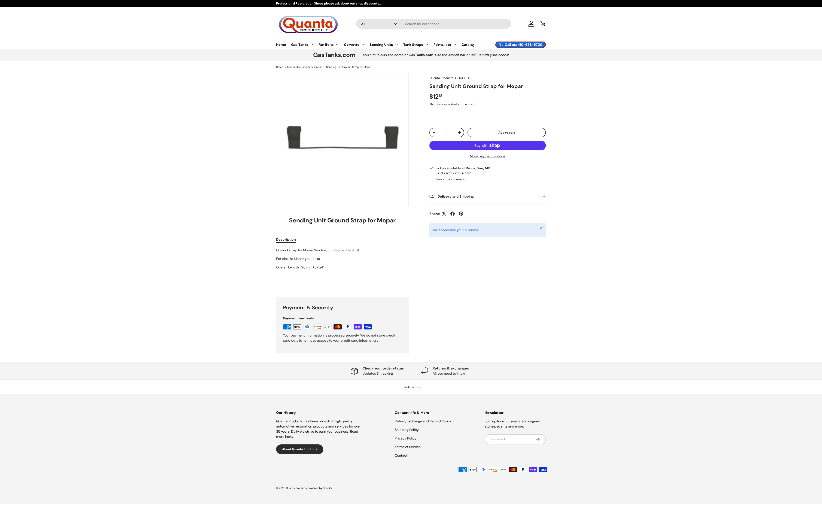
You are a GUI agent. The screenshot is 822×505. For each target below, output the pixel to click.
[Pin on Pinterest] (461, 213)
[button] (543, 23)
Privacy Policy (406, 438)
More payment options (487, 156)
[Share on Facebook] (452, 213)
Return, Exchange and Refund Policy (423, 421)
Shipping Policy (407, 430)
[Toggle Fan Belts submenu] (337, 44)
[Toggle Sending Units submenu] (396, 44)
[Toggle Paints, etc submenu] (454, 44)
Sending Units (381, 44)
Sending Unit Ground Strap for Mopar (349, 67)
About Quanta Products (299, 449)
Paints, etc (442, 44)
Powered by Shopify (320, 488)
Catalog (468, 44)
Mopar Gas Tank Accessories (304, 67)
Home (281, 44)
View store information (451, 179)
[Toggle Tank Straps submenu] (426, 44)
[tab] (286, 239)
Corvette (351, 44)
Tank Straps (413, 44)
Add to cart (506, 132)
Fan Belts (326, 44)
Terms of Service (408, 447)
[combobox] (433, 24)
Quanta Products (441, 78)
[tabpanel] (342, 267)
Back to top (411, 387)
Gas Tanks (299, 44)
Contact (401, 455)
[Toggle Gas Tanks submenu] (311, 44)
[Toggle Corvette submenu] (362, 44)
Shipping (435, 104)
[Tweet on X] (444, 213)
